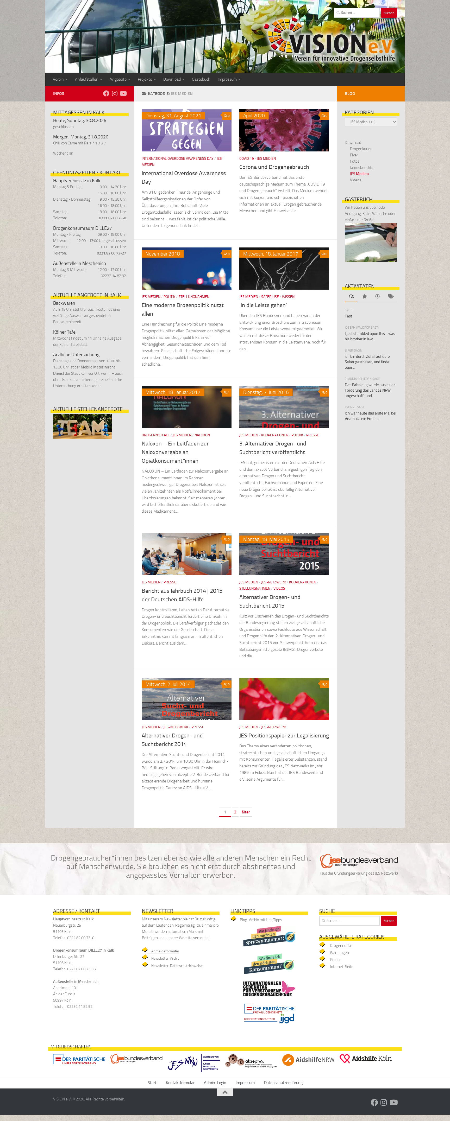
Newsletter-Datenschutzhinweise (177, 966)
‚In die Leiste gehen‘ (263, 305)
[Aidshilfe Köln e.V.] (365, 1065)
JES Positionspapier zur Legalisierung (284, 735)
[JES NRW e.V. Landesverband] (193, 1073)
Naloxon (202, 435)
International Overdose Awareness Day (178, 158)
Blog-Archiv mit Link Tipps (261, 920)
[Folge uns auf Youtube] (123, 93)
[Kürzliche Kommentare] (351, 296)
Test (348, 316)
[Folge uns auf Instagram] (114, 93)
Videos (279, 588)
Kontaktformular (180, 1082)
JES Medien (266, 158)
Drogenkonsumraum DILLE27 (82, 228)
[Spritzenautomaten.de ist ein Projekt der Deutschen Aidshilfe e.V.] (269, 947)
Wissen (288, 297)
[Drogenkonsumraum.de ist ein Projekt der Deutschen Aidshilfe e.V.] (269, 975)
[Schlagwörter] (390, 296)
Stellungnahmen (193, 297)
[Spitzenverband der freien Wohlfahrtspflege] (79, 1065)
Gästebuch (201, 79)
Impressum (227, 79)
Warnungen (339, 952)
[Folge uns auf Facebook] (106, 93)
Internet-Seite (341, 966)
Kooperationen (274, 435)
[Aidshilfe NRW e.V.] (308, 1067)
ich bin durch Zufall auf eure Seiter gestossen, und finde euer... (367, 362)
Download (172, 79)
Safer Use (270, 297)
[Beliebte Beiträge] (364, 296)
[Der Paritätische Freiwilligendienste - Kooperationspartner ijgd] (269, 1025)
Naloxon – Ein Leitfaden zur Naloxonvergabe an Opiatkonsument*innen (175, 452)
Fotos (354, 161)
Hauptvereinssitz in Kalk (76, 180)
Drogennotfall (156, 435)
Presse (312, 435)
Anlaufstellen (86, 79)
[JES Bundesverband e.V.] (136, 1065)
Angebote (118, 79)
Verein (58, 79)
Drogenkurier (361, 149)
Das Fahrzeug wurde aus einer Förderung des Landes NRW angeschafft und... (370, 390)
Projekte (145, 79)
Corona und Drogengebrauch (274, 167)
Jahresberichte (361, 167)
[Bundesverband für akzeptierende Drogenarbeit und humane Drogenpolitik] (251, 1069)
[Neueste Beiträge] (377, 296)
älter (246, 812)
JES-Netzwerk (273, 582)
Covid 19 (246, 158)
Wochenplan (63, 153)
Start (152, 1082)
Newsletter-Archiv (165, 958)
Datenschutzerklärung (283, 1082)
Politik (169, 297)
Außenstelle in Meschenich (79, 263)
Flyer (354, 155)
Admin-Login (215, 1082)
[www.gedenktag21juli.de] (269, 997)
